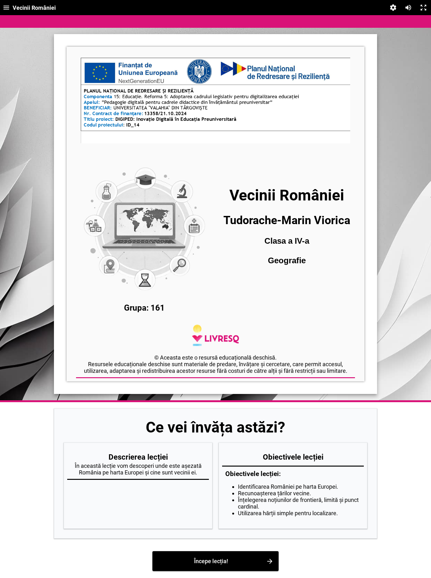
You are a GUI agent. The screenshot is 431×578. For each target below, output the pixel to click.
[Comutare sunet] (408, 7)
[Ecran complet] (423, 7)
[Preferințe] (393, 7)
